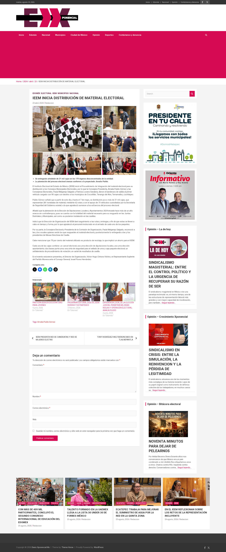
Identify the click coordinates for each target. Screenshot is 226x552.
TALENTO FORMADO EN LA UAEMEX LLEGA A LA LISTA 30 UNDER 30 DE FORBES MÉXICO (87, 512)
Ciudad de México (79, 35)
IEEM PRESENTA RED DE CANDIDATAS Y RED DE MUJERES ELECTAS (56, 338)
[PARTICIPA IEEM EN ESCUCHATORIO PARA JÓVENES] (49, 292)
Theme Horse (67, 547)
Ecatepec (121, 503)
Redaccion (49, 103)
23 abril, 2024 (38, 103)
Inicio (148, 2)
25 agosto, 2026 (24, 526)
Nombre (37, 396)
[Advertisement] (113, 58)
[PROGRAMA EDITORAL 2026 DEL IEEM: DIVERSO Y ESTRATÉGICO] (84, 292)
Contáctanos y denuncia (190, 2)
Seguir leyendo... (169, 303)
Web (34, 419)
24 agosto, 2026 (171, 519)
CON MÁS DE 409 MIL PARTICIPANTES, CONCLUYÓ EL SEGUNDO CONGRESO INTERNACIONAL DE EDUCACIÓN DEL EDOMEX (39, 516)
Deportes (109, 35)
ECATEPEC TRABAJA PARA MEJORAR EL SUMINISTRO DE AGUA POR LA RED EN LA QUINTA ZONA (137, 512)
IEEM (54, 93)
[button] (67, 129)
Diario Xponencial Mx (41, 547)
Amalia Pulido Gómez (46, 322)
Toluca (54, 503)
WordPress (98, 547)
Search (192, 94)
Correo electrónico (41, 408)
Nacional (165, 2)
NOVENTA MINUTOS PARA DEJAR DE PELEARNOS (166, 446)
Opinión (175, 2)
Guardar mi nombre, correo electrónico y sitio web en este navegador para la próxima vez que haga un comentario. (85, 431)
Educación (32, 503)
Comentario (38, 365)
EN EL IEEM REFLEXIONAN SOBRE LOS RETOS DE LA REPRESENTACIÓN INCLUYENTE (186, 512)
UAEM (79, 503)
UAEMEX (86, 503)
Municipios (60, 35)
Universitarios (98, 503)
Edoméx (156, 2)
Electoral (46, 93)
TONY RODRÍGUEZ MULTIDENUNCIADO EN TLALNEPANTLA (115, 338)
